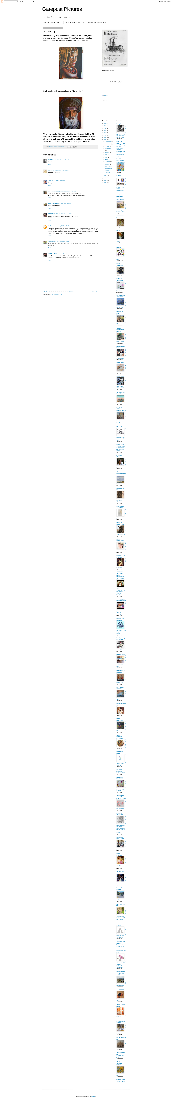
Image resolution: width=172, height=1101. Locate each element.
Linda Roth (51, 226)
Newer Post (47, 291)
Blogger (93, 1096)
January (107, 164)
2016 (105, 139)
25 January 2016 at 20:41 (71, 191)
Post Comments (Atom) (57, 294)
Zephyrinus (51, 159)
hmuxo (50, 253)
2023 (105, 128)
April (106, 159)
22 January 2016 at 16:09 (62, 159)
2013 (105, 180)
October (107, 146)
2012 (105, 182)
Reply (49, 164)
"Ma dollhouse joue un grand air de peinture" (120, 160)
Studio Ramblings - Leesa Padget (120, 736)
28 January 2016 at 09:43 (62, 226)
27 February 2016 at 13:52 (60, 253)
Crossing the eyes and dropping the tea (121, 797)
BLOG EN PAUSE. (120, 772)
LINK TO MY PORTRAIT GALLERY (96, 22)
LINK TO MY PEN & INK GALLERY (52, 22)
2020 (105, 132)
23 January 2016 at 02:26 (58, 180)
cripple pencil (120, 362)
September (108, 148)
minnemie (51, 241)
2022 (105, 130)
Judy (49, 180)
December (108, 141)
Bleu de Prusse (120, 427)
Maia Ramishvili (120, 154)
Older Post (94, 291)
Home (71, 291)
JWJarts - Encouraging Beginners (120, 329)
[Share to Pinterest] (76, 147)
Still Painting (108, 168)
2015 (105, 175)
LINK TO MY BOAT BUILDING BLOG (74, 22)
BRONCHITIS (108, 166)
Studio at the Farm (53, 213)
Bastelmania (120, 376)
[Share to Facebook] (74, 147)
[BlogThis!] (70, 147)
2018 (105, 135)
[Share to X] (72, 147)
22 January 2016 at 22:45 (62, 170)
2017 (105, 137)
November (108, 144)
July (106, 154)
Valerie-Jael (51, 170)
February (107, 161)
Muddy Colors (120, 444)
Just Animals (120, 989)
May (106, 157)
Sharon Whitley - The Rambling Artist (121, 973)
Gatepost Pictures (62, 9)
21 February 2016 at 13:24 (61, 241)
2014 (105, 178)
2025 (105, 125)
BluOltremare (120, 231)
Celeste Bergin (52, 203)
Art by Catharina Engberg (119, 1063)
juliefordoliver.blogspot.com (56, 191)
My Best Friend (107, 171)
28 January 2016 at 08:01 (66, 213)
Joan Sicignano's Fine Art (121, 473)
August (107, 152)
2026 (105, 123)
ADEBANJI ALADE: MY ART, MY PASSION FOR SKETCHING (120, 575)
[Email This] (68, 147)
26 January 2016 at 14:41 (64, 203)
